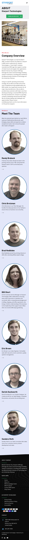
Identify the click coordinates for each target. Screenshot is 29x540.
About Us (6, 482)
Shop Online (7, 489)
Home (6, 480)
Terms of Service (8, 503)
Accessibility (7, 505)
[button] (27, 3)
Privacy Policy (8, 499)
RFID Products (8, 485)
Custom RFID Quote (9, 487)
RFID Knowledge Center (10, 484)
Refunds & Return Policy (10, 501)
